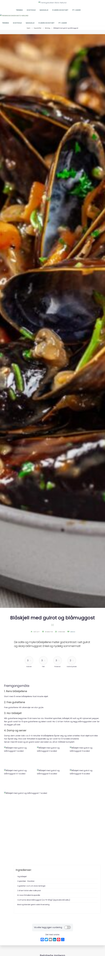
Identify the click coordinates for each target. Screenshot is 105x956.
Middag (47, 28)
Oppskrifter (37, 28)
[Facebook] (42, 940)
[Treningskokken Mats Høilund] (14, 15)
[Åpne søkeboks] (88, 10)
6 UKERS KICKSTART (60, 10)
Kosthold (31, 10)
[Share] (63, 940)
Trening (19, 10)
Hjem (28, 28)
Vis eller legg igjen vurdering (48, 927)
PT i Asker (76, 10)
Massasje (44, 10)
